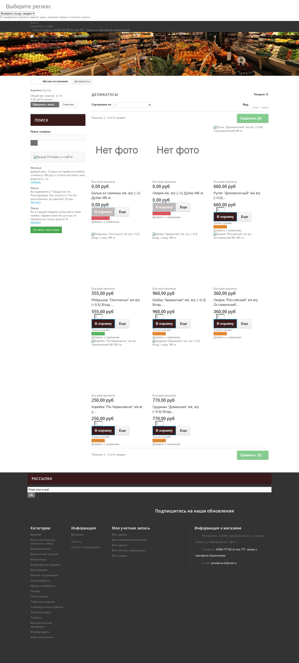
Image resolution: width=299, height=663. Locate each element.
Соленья (36, 617)
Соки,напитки (39, 596)
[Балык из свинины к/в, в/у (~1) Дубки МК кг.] (119, 150)
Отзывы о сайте (59, 157)
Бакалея (36, 534)
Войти (34, 22)
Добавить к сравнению (105, 221)
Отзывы (113, 48)
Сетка (255, 107)
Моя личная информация (129, 550)
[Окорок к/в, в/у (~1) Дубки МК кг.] (180, 150)
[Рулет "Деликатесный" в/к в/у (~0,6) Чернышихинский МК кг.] (241, 150)
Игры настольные (42, 637)
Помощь (114, 37)
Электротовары (41, 612)
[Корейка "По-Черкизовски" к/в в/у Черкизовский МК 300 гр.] (119, 364)
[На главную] (35, 81)
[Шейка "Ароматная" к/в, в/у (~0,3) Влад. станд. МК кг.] (180, 257)
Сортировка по (101, 104)
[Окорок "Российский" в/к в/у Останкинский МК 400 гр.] (241, 257)
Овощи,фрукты (41, 580)
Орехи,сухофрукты (43, 585)
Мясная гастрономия (44, 575)
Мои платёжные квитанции (129, 539)
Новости (76, 541)
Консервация (39, 570)
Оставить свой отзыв (46, 229)
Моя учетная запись (131, 528)
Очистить (68, 104)
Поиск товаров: (41, 131)
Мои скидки (119, 555)
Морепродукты (40, 631)
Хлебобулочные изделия (47, 607)
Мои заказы (119, 534)
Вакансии (77, 534)
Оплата (113, 44)
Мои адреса (119, 545)
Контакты (36, 52)
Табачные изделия (43, 601)
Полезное (115, 41)
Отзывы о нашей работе (86, 547)
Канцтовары (39, 559)
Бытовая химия (41, 548)
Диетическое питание (45, 554)
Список (264, 107)
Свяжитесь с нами (42, 26)
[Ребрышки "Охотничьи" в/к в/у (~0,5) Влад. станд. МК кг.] (119, 257)
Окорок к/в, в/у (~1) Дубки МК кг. (178, 193)
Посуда (35, 591)
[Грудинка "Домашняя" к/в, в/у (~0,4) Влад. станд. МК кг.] (180, 364)
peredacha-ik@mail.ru (224, 563)
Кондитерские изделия (45, 564)
